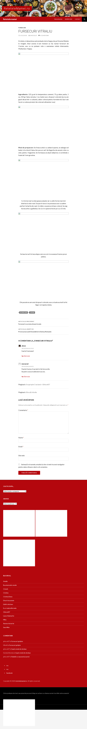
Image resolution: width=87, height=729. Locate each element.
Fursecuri (22, 27)
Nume (21, 438)
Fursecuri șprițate (17, 641)
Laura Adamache (8, 616)
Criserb (5, 589)
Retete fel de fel (8, 623)
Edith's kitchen (8, 604)
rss (7, 665)
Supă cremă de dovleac (19, 649)
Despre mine (68, 19)
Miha (4, 620)
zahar (32, 312)
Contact (78, 19)
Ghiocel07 (6, 612)
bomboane (23, 312)
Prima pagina (58, 19)
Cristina (5, 593)
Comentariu (23, 410)
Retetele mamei (10, 19)
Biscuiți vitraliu (31, 392)
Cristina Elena (7, 597)
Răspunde (26, 356)
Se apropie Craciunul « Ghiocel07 (38, 384)
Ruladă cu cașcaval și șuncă (20, 657)
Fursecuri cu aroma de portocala (29, 323)
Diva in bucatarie (8, 600)
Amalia (5, 581)
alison (24, 346)
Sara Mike (6, 627)
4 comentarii (44, 35)
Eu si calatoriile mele (9, 608)
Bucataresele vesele (10, 585)
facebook (9, 673)
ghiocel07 (33, 35)
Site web (21, 455)
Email (20, 446)
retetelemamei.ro (21, 681)
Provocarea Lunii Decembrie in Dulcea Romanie (34, 330)
